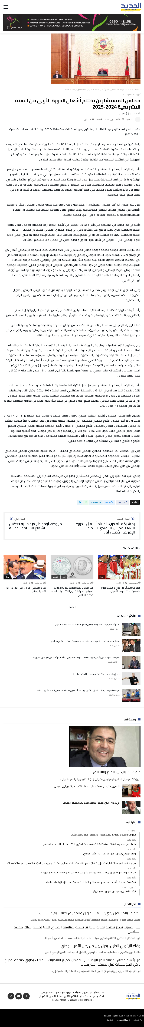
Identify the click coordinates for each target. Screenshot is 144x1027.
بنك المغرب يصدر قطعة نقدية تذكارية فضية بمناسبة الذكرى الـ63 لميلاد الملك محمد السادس (72, 591)
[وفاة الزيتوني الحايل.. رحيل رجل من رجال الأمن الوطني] (25, 567)
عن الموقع (138, 1020)
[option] (119, 574)
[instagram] (11, 996)
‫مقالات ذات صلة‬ (131, 549)
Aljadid (129, 119)
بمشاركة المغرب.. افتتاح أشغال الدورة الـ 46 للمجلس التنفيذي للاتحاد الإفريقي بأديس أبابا (105, 526)
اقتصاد (55, 577)
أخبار (129, 89)
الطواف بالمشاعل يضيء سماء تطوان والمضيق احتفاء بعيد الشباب (120, 589)
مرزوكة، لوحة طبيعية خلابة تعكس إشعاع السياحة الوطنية (35, 524)
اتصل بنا (110, 1020)
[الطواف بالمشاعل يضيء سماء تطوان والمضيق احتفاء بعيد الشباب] (119, 567)
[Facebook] (26, 996)
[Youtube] (18, 996)
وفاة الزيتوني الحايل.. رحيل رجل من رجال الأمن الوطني (25, 589)
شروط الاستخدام (123, 1020)
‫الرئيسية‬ (137, 89)
